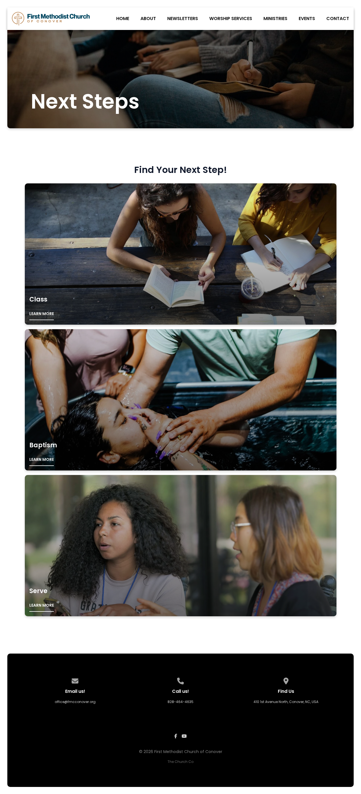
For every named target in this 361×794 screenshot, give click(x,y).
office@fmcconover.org (75, 701)
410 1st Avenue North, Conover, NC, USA (286, 701)
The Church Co (180, 761)
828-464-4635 (180, 701)
